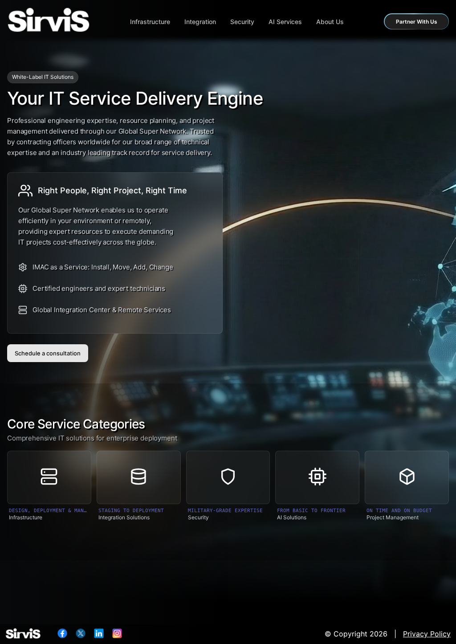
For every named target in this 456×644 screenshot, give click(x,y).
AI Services (285, 21)
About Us (330, 21)
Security (242, 21)
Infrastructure (150, 21)
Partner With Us (416, 21)
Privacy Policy (427, 633)
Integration (200, 21)
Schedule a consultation (48, 353)
